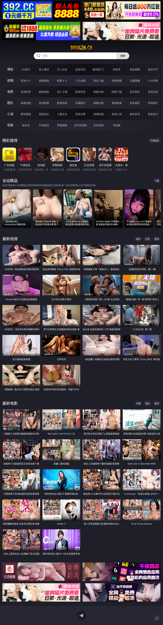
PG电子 (25, 69)
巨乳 (147, 238)
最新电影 (10, 403)
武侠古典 (80, 114)
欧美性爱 (80, 92)
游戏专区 (80, 69)
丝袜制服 (117, 80)
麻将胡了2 (98, 69)
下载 (157, 180)
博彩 (10, 69)
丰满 (138, 403)
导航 (10, 125)
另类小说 (117, 114)
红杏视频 (98, 125)
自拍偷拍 (44, 80)
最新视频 (10, 238)
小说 (10, 114)
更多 (157, 238)
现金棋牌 (135, 69)
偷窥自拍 (26, 103)
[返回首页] (157, 618)
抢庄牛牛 (153, 69)
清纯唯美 (117, 103)
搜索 (122, 56)
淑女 (147, 403)
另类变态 (153, 92)
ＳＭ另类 (153, 80)
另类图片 (153, 103)
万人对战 (62, 69)
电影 (10, 92)
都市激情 (26, 114)
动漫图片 (80, 103)
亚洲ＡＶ (26, 80)
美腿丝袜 (98, 103)
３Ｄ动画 (80, 80)
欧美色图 (62, 103)
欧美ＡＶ (62, 80)
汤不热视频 (80, 125)
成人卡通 (62, 92)
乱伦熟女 (135, 92)
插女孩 (26, 125)
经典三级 (117, 92)
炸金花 (116, 69)
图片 (10, 103)
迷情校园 (98, 114)
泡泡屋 (116, 125)
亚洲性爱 (26, 92)
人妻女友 (62, 114)
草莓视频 (62, 125)
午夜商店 (44, 125)
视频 (10, 80)
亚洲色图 (44, 103)
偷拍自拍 (44, 92)
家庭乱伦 (44, 114)
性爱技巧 (153, 114)
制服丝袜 (98, 92)
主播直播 (135, 80)
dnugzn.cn (81, 47)
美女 (138, 238)
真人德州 (44, 69)
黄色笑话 (135, 114)
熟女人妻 (98, 80)
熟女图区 (135, 103)
